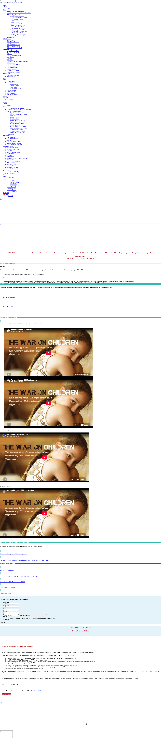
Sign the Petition (6, 694)
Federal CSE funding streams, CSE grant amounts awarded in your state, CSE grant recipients (25, 560)
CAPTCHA (6, 620)
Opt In (5, 616)
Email (5, 608)
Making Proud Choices (8, 306)
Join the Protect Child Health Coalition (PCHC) (12, 582)
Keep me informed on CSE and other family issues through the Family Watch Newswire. (32, 618)
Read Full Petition (80, 635)
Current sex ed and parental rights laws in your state (13, 554)
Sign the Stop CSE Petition (7, 570)
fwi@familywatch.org (80, 724)
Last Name (6, 605)
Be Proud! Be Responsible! (9, 297)
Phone (5, 611)
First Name (6, 602)
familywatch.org (80, 725)
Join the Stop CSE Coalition (7, 587)
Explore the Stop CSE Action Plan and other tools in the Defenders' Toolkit (20, 576)
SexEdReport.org (85, 671)
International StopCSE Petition (37, 690)
